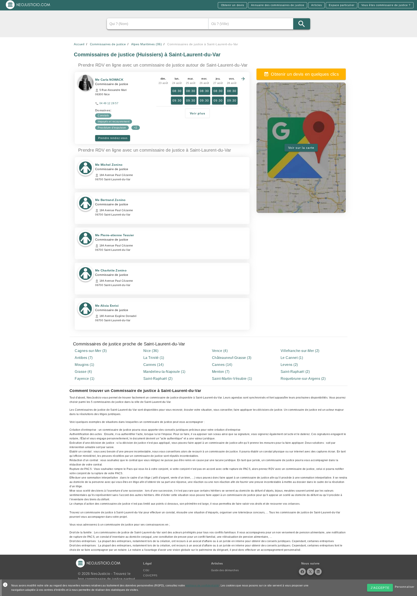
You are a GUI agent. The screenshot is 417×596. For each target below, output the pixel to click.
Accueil (79, 44)
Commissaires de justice (108, 44)
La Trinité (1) (153, 358)
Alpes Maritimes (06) (146, 44)
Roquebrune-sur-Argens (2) (303, 378)
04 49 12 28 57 (109, 103)
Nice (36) (151, 351)
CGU (146, 570)
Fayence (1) (84, 378)
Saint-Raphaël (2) (295, 371)
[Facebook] (302, 571)
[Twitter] (310, 571)
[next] (243, 78)
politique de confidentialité (202, 585)
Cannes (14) (153, 365)
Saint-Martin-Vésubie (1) (232, 378)
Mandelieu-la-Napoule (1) (164, 371)
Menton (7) (221, 371)
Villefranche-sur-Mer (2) (300, 351)
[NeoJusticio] (28, 8)
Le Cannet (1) (292, 358)
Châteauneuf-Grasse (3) (232, 358)
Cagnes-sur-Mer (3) (91, 351)
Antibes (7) (84, 358)
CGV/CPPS (150, 575)
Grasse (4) (83, 371)
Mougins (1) (84, 365)
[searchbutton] (301, 23)
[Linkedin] (318, 571)
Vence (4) (220, 351)
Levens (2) (289, 365)
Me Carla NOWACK (109, 79)
